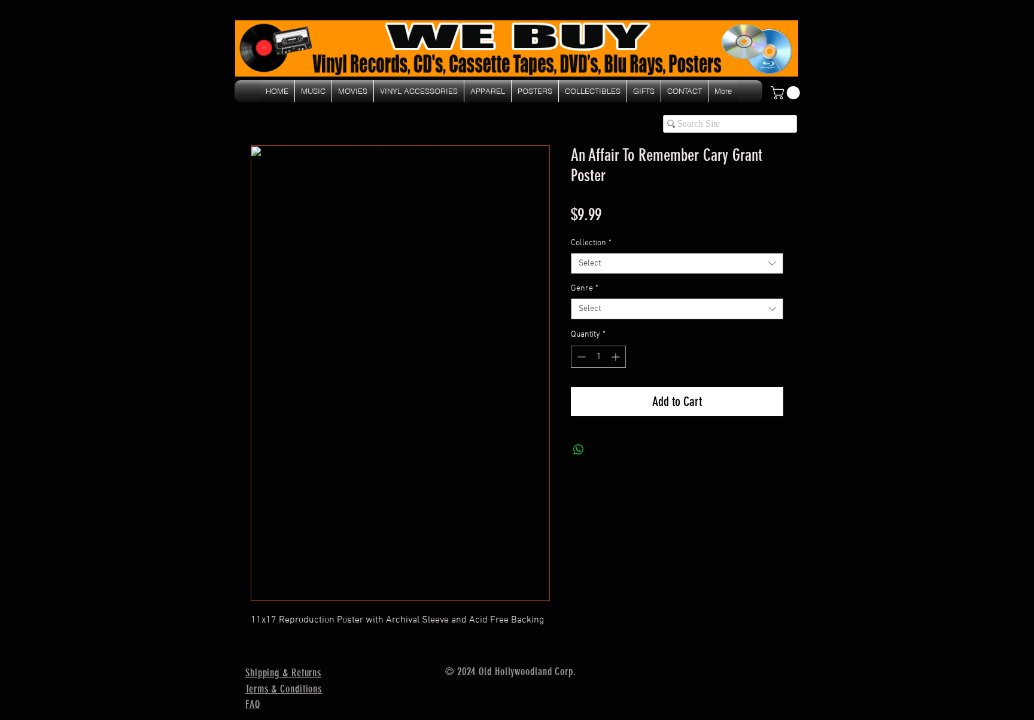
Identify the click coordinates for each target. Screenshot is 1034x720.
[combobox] (677, 263)
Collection (591, 243)
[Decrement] (580, 356)
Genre (584, 288)
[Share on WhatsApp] (578, 450)
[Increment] (616, 356)
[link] (787, 92)
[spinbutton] (598, 356)
